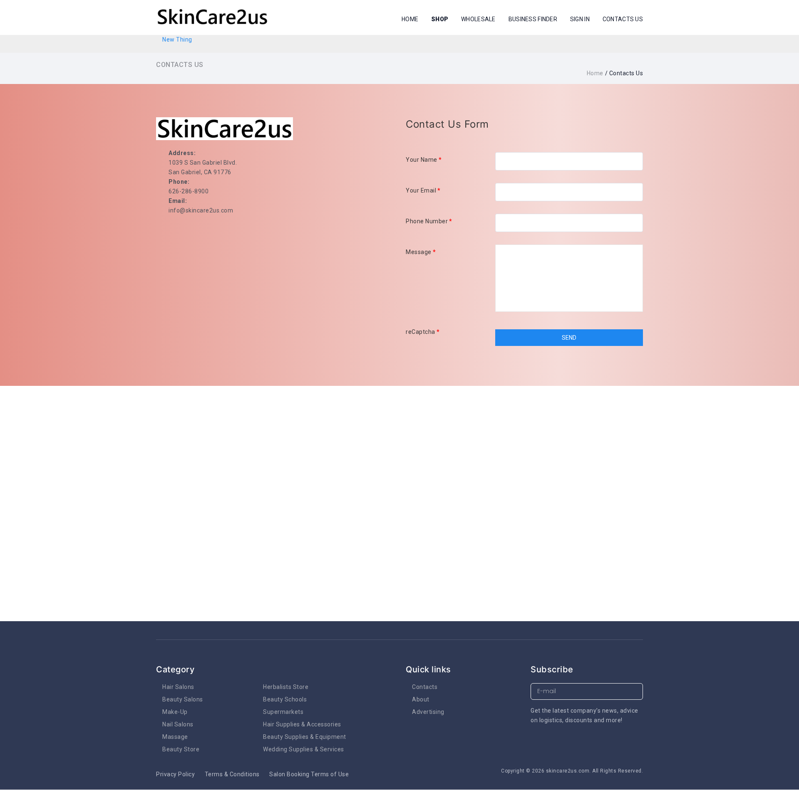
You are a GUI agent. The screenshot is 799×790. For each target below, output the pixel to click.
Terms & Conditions (232, 774)
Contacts (424, 687)
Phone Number (429, 221)
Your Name (424, 159)
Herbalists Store (285, 687)
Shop (439, 19)
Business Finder (533, 19)
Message (421, 252)
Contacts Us (623, 19)
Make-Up (175, 712)
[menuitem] (177, 39)
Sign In (580, 19)
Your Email (423, 190)
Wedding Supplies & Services (303, 749)
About (420, 699)
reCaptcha (422, 331)
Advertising (428, 712)
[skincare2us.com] (212, 16)
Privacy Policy (175, 774)
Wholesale (478, 19)
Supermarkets (283, 712)
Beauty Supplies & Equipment (304, 736)
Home (410, 19)
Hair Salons (178, 687)
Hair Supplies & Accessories (302, 724)
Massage (175, 736)
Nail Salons (178, 724)
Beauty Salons (182, 699)
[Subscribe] (635, 691)
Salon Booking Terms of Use (309, 774)
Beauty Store (180, 749)
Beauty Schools (285, 699)
